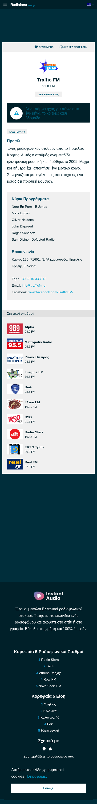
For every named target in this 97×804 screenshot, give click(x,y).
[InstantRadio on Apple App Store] (50, 749)
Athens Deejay (50, 673)
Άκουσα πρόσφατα (75, 47)
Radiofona (22, 5)
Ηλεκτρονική (50, 730)
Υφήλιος (50, 704)
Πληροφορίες (36, 776)
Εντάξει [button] (48, 788)
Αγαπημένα (46, 47)
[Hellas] (91, 5)
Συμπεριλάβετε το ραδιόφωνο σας (49, 756)
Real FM (50, 679)
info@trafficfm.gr (34, 285)
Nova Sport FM (50, 686)
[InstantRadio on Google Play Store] (44, 749)
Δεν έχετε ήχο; (48, 94)
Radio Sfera (50, 660)
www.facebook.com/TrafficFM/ (50, 292)
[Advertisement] (48, 26)
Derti (49, 666)
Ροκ (50, 724)
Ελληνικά (50, 711)
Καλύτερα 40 (17, 132)
